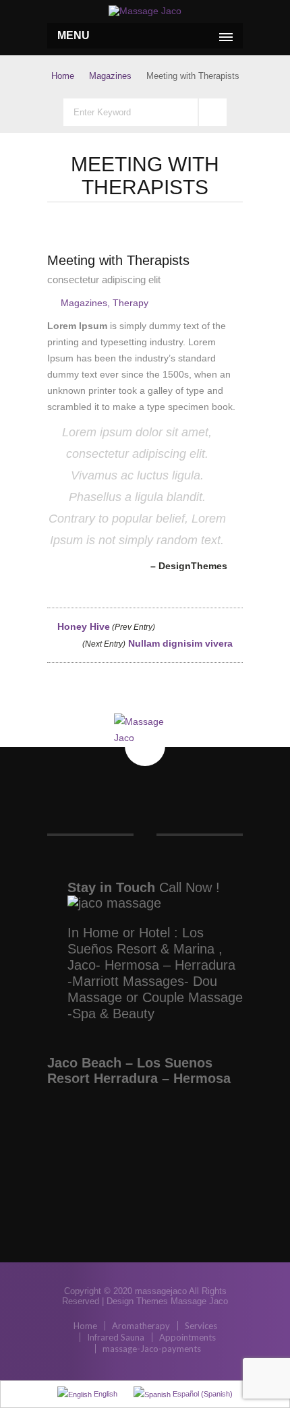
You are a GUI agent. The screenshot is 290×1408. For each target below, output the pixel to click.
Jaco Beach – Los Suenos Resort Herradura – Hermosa (139, 1070)
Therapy (130, 302)
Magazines (110, 76)
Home (62, 76)
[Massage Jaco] (145, 10)
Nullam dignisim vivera (158, 643)
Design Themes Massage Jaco (167, 1301)
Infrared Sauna (115, 1337)
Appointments (187, 1337)
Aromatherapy (141, 1325)
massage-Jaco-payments (152, 1348)
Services (201, 1325)
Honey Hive (105, 626)
